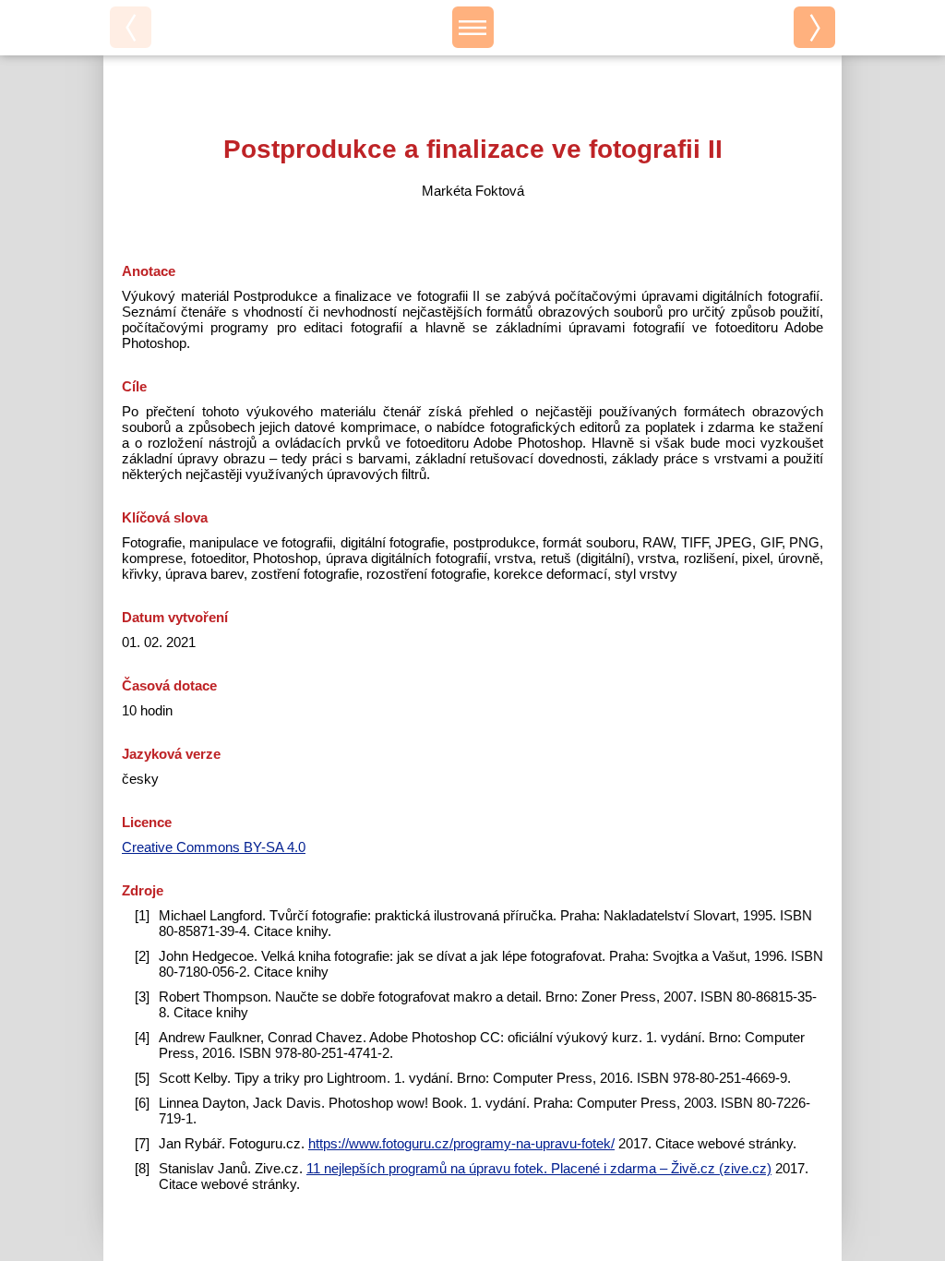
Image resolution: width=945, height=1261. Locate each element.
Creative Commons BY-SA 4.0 (213, 847)
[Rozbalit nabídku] (473, 27)
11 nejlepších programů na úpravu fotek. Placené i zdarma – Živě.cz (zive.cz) (539, 1168)
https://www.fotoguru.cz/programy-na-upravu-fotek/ (461, 1143)
